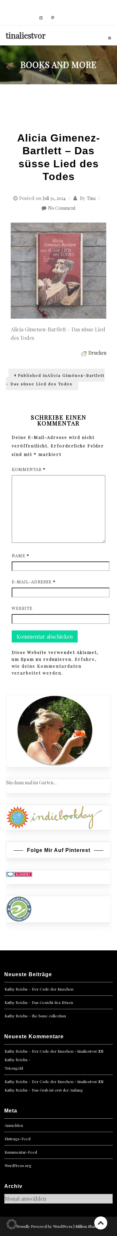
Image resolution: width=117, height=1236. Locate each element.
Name (20, 555)
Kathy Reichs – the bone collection (35, 1015)
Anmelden (14, 1125)
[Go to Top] (101, 1222)
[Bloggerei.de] (19, 874)
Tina (91, 198)
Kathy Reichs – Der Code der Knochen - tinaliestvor (51, 1051)
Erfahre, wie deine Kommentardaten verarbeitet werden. (54, 666)
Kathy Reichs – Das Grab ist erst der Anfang (44, 1090)
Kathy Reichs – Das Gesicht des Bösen (39, 1002)
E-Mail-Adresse (34, 581)
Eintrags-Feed (18, 1138)
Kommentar (29, 469)
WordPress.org (18, 1165)
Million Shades (88, 1226)
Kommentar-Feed (21, 1152)
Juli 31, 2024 (54, 198)
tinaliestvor (26, 35)
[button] (11, 1224)
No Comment (61, 208)
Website (22, 608)
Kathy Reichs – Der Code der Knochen (39, 989)
